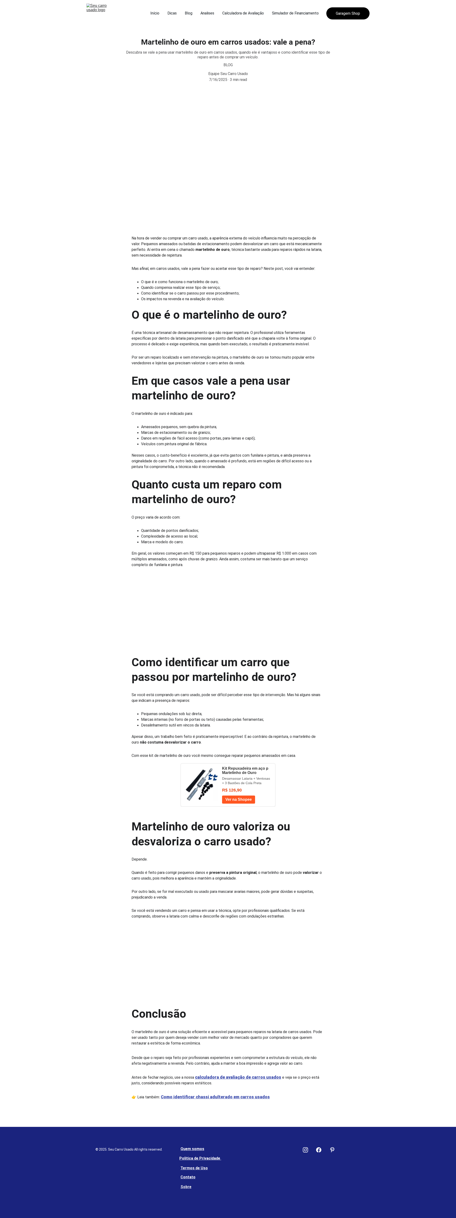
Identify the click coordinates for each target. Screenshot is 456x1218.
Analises (207, 13)
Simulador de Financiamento (295, 13)
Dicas (172, 13)
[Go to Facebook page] (321, 1149)
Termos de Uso (194, 1168)
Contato (187, 1177)
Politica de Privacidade (200, 1158)
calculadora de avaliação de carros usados (238, 1077)
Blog (188, 13)
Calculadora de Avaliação (243, 13)
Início (154, 13)
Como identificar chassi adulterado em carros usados (215, 1096)
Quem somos (192, 1149)
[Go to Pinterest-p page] (332, 1149)
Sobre (185, 1187)
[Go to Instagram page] (308, 1149)
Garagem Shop (348, 13)
